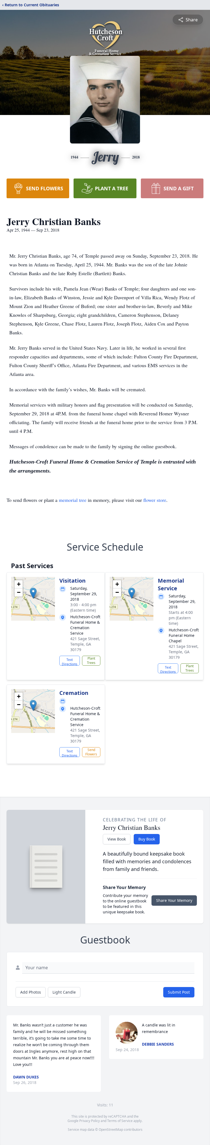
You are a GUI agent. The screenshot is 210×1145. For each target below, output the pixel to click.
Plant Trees (91, 660)
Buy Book (146, 839)
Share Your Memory (174, 900)
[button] (33, 593)
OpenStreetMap (111, 1129)
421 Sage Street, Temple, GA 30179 (85, 644)
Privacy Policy (89, 1120)
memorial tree (72, 500)
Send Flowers (91, 751)
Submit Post (179, 992)
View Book (116, 839)
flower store (154, 500)
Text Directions (69, 661)
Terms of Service (120, 1120)
